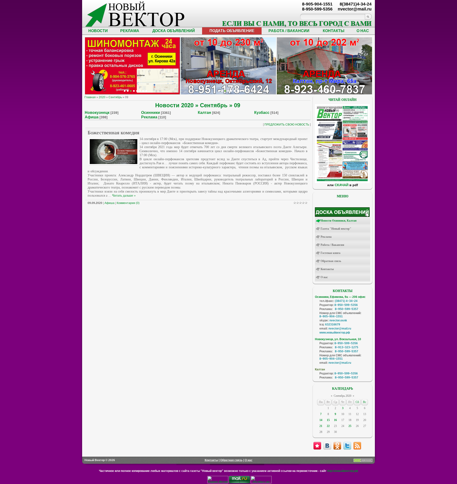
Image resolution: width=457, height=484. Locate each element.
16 (335, 420)
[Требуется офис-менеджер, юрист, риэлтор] (330, 91)
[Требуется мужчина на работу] (324, 91)
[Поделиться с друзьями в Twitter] (347, 446)
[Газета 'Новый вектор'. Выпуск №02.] (342, 182)
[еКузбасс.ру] (261, 482)
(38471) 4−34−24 (346, 301)
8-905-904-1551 (317, 4)
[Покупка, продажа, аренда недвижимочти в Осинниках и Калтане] (334, 91)
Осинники (150, 113)
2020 (102, 97)
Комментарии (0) (128, 203)
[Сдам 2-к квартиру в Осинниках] (340, 91)
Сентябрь (115, 97)
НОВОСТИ (98, 31)
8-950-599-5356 (317, 9)
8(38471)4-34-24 (356, 4)
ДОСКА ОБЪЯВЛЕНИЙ (173, 31)
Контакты (211, 460)
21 (320, 426)
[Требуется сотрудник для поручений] (321, 91)
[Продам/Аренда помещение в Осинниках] (231, 91)
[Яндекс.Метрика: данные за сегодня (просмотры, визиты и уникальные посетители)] (217, 479)
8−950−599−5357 (346, 309)
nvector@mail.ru (339, 328)
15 (328, 420)
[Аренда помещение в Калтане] (134, 91)
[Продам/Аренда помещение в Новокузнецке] (219, 91)
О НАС (363, 31)
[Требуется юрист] (315, 91)
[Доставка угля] (140, 91)
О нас (249, 460)
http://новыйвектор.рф (342, 471)
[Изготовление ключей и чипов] (143, 91)
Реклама (149, 117)
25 (349, 426)
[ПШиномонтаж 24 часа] (128, 91)
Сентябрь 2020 (342, 395)
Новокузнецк (97, 113)
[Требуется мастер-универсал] (327, 91)
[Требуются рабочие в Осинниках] (337, 91)
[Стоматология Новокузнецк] (146, 91)
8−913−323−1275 (346, 347)
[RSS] (357, 446)
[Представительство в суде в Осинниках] (240, 91)
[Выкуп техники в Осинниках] (244, 91)
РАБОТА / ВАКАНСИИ (288, 31)
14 (320, 420)
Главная (90, 97)
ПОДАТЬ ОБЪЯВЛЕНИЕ (231, 31)
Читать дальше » (124, 195)
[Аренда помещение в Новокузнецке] (131, 91)
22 (328, 426)
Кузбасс (261, 113)
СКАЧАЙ (341, 185)
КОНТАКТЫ (333, 31)
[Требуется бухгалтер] (318, 91)
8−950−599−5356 (346, 305)
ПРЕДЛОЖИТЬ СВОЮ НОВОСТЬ (286, 124)
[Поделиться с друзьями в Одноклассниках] (337, 446)
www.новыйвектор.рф (334, 332)
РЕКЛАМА (129, 31)
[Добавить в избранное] (317, 446)
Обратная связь (231, 460)
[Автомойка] (125, 91)
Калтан (204, 113)
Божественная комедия (113, 133)
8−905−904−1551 (331, 316)
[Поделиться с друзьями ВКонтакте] (327, 446)
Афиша (92, 117)
